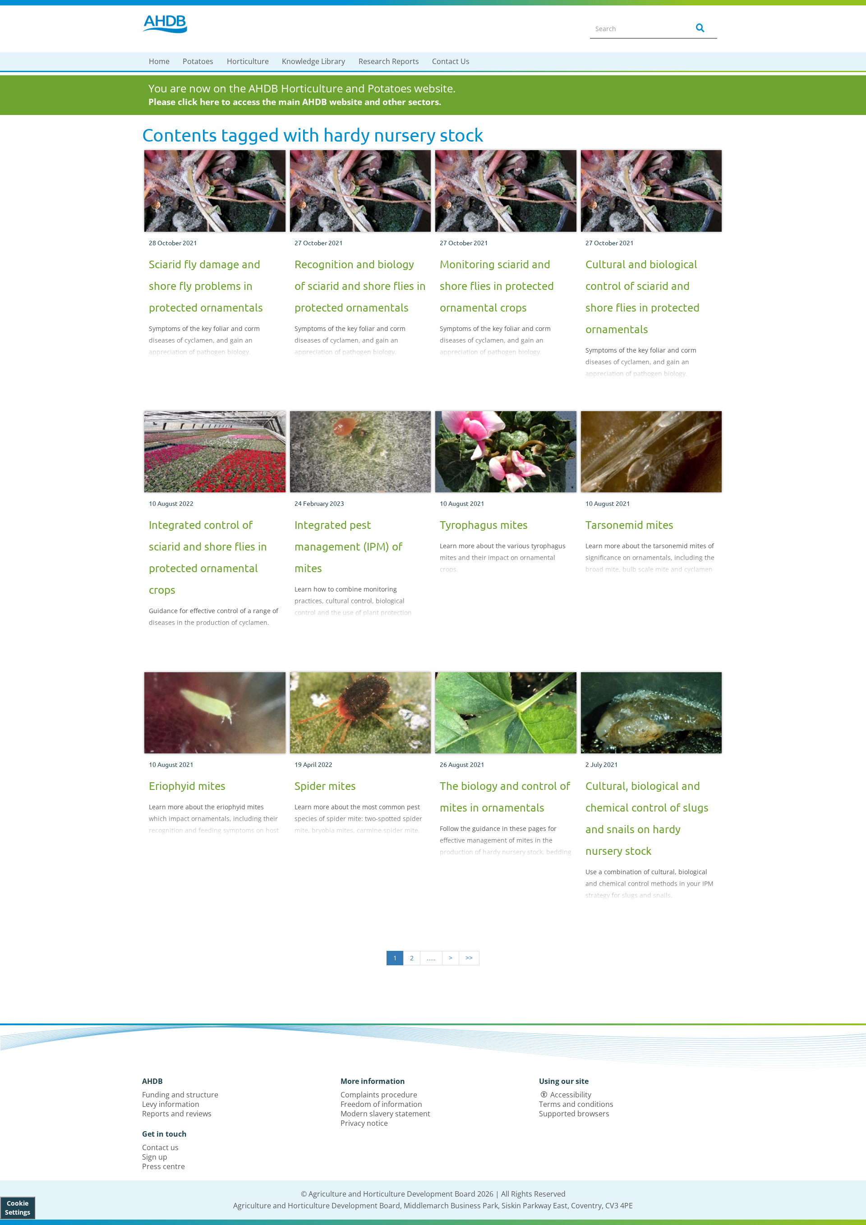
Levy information (170, 1104)
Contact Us (451, 61)
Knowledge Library (313, 61)
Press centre (163, 1166)
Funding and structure (180, 1095)
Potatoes (198, 61)
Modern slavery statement (385, 1114)
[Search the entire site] (698, 28)
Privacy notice (364, 1123)
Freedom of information (381, 1104)
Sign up (154, 1157)
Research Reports (389, 61)
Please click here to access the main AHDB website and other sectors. (294, 102)
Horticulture (248, 61)
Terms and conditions (576, 1104)
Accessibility (570, 1095)
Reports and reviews (177, 1114)
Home (159, 61)
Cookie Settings (17, 1207)
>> (469, 958)
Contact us (160, 1147)
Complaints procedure (379, 1095)
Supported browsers (574, 1114)
